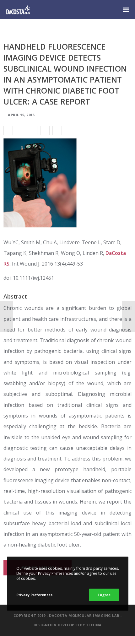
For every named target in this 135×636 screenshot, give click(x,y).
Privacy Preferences (34, 594)
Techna (94, 625)
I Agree (104, 594)
